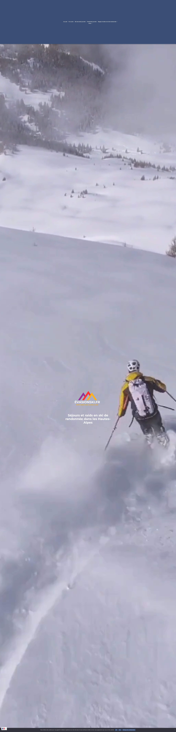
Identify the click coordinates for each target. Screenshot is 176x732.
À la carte (71, 21)
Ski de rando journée (80, 21)
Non (120, 729)
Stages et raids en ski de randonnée (107, 21)
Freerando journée (92, 21)
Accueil (65, 21)
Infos (89, 23)
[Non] (174, 730)
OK (116, 729)
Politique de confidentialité (129, 729)
